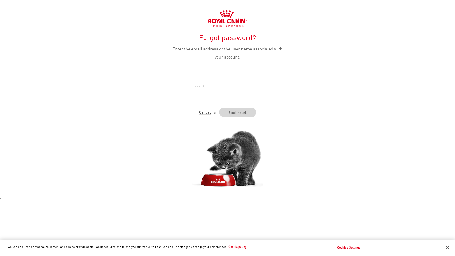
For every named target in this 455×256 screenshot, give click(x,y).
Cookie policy (237, 247)
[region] (227, 248)
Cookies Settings (348, 247)
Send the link (238, 112)
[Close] (447, 247)
